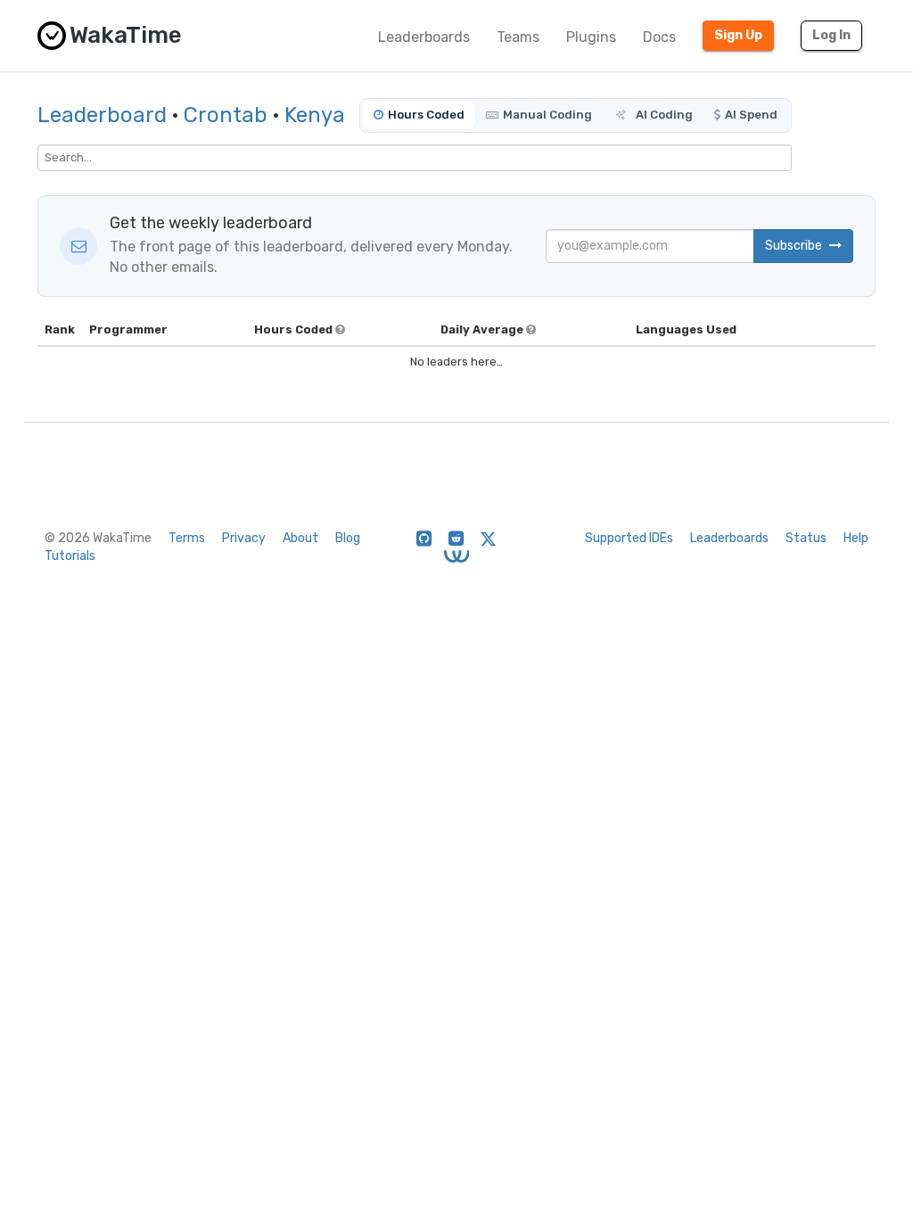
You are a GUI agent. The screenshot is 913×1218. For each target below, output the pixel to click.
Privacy (244, 538)
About (300, 538)
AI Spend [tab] (751, 114)
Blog (347, 538)
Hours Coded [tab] (426, 114)
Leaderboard (102, 115)
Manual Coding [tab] (547, 114)
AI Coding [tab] (663, 114)
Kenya (314, 115)
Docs (659, 37)
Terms (187, 538)
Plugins (591, 37)
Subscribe (795, 245)
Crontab (225, 115)
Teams (518, 37)
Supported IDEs (629, 538)
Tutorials (70, 556)
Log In (831, 35)
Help (855, 538)
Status (806, 538)
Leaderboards (424, 37)
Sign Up (738, 35)
